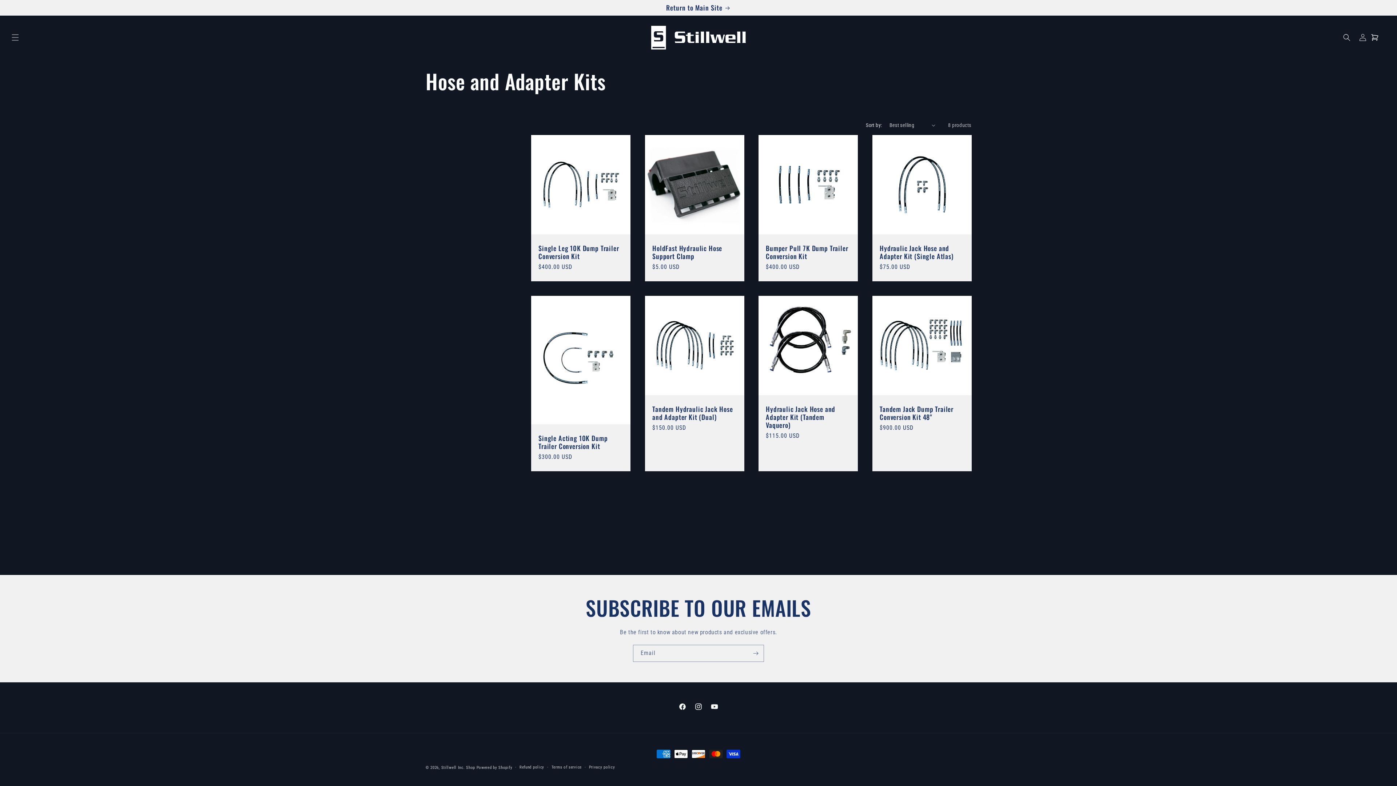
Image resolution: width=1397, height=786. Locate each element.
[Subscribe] (756, 653)
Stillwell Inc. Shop (458, 767)
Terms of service (567, 767)
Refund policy (532, 767)
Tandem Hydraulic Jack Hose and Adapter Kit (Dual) (692, 413)
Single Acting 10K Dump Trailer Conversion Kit (573, 442)
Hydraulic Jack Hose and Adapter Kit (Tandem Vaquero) (800, 417)
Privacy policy (602, 767)
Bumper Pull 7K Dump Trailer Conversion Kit (807, 252)
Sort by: (874, 125)
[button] (15, 37)
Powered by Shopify (495, 767)
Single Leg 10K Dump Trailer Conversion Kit (578, 252)
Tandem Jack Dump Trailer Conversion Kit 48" (917, 413)
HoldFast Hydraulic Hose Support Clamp (687, 252)
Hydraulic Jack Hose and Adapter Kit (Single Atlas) (917, 252)
